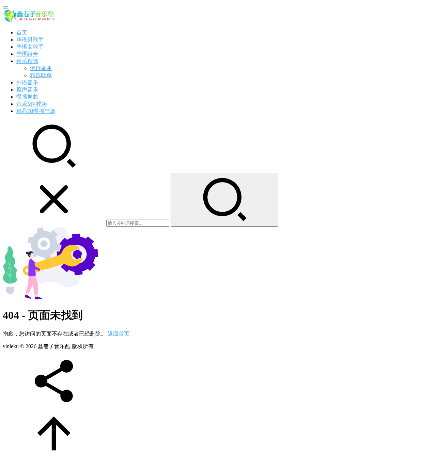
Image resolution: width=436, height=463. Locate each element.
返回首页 (118, 334)
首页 (21, 32)
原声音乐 (27, 89)
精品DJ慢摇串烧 (35, 111)
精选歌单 (41, 75)
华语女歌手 (30, 47)
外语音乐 (27, 82)
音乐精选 (27, 61)
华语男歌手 (30, 39)
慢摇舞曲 (27, 97)
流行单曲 (41, 68)
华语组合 (27, 54)
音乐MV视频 (31, 104)
